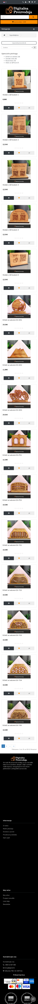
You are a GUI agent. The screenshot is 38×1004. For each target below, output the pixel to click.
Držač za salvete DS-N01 (12, 320)
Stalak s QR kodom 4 (11, 230)
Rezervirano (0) (11, 61)
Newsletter (6, 904)
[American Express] (31, 981)
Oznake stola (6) (11, 59)
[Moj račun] (26, 2)
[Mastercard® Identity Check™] (19, 981)
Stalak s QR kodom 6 (11, 275)
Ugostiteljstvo (14, 35)
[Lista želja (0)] (29, 2)
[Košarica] (32, 2)
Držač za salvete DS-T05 (12, 725)
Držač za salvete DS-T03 (12, 635)
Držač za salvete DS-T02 (12, 590)
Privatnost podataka (10, 835)
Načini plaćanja (8, 829)
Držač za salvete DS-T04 (12, 680)
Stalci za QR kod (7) (12, 63)
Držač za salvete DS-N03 (12, 410)
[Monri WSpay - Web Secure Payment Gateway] (10, 981)
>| (13, 746)
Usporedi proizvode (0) (19, 43)
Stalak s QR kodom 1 (11, 95)
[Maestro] (18, 986)
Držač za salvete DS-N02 (12, 365)
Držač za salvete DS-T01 (12, 545)
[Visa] (26, 986)
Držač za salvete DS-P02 (12, 500)
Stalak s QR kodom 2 (11, 140)
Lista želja (6, 901)
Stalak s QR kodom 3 (11, 185)
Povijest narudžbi (8, 898)
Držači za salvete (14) (13, 57)
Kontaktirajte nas (8, 962)
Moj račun (6, 895)
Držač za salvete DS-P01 (12, 455)
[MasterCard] (11, 986)
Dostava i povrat (8, 832)
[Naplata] (34, 2)
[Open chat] (33, 999)
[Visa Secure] (26, 981)
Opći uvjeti (6, 838)
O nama (5, 826)
